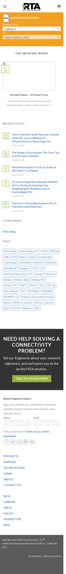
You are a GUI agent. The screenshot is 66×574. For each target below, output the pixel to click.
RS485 (17, 302)
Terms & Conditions (53, 556)
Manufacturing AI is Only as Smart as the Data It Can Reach (34, 168)
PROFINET (47, 291)
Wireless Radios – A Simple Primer (29, 94)
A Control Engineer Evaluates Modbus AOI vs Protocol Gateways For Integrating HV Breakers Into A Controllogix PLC (35, 187)
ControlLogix (10, 262)
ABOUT (8, 479)
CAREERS (9, 501)
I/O (42, 268)
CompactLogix (44, 257)
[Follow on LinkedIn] (26, 442)
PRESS (7, 507)
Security (28, 302)
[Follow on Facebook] (7, 442)
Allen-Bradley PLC (30, 251)
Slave (6, 308)
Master (39, 274)
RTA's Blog (9, 231)
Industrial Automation (15, 274)
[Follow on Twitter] (13, 442)
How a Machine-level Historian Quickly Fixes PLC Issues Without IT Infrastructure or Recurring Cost (35, 138)
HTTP (35, 268)
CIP (13, 257)
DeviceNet (25, 262)
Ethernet (51, 262)
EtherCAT (39, 262)
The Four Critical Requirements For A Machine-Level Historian (34, 204)
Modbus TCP (10, 285)
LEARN (8, 473)
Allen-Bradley (10, 251)
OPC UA (51, 285)
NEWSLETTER (12, 519)
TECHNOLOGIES (14, 467)
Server (38, 302)
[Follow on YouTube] (32, 442)
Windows (27, 308)
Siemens (49, 302)
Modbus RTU (38, 279)
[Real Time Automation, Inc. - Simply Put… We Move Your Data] (31, 7)
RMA (7, 524)
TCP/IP (15, 308)
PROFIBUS (33, 291)
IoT (30, 274)
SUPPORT (10, 461)
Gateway (24, 268)
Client (22, 257)
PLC (23, 291)
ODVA (32, 285)
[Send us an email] (19, 442)
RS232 (7, 302)
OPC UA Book (11, 291)
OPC (41, 285)
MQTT (23, 285)
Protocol (25, 296)
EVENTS (9, 513)
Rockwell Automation (43, 296)
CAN (6, 257)
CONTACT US (12, 485)
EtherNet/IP (10, 268)
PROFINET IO (11, 296)
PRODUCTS (11, 456)
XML (37, 308)
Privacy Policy (35, 556)
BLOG (7, 496)
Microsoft (51, 274)
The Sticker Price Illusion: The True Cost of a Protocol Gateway (35, 154)
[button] (5, 6)
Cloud (31, 257)
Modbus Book (22, 279)
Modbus (8, 279)
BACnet (55, 251)
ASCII (45, 251)
